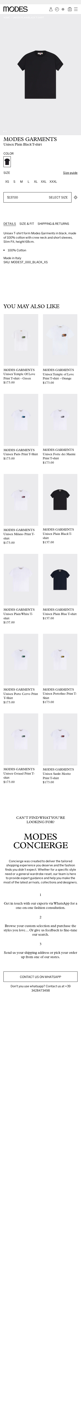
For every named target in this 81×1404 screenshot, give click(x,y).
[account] (50, 9)
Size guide (70, 173)
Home (6, 17)
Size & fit (26, 224)
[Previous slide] (5, 74)
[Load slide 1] (3, 131)
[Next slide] (76, 74)
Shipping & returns (53, 224)
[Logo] (15, 9)
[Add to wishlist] (76, 197)
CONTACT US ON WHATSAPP (40, 977)
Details (9, 224)
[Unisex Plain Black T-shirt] (7, 161)
